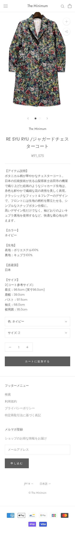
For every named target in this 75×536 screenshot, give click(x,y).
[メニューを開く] (6, 6)
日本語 (43, 484)
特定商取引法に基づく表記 (23, 415)
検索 (8, 394)
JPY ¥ (27, 484)
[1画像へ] (35, 118)
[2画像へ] (40, 118)
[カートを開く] (69, 6)
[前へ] (28, 118)
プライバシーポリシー (20, 408)
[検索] (62, 6)
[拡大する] (66, 21)
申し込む (17, 463)
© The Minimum (37, 493)
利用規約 (11, 401)
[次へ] (47, 118)
